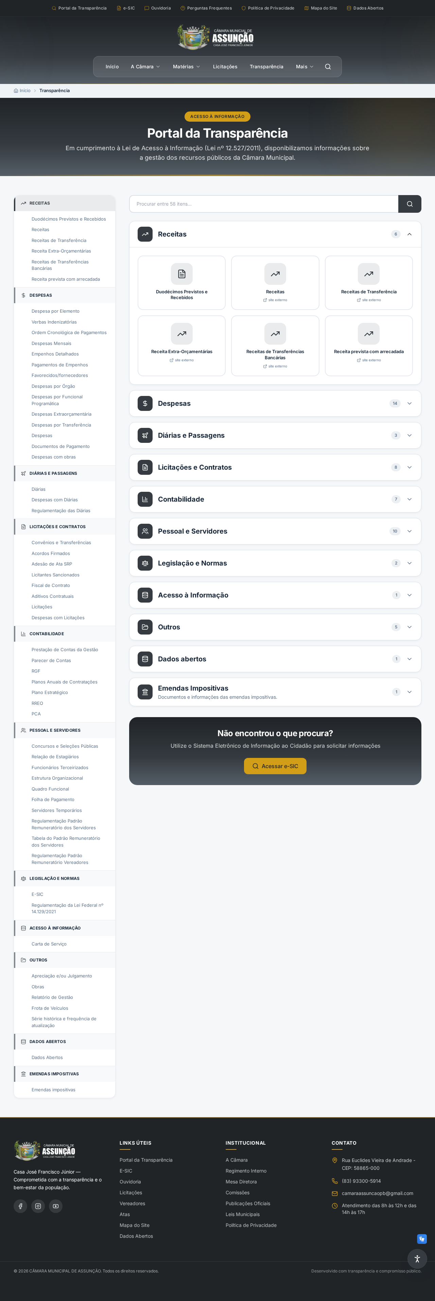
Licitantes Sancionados (56, 574)
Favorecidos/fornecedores (60, 375)
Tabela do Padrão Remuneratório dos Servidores (66, 841)
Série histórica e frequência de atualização (64, 1022)
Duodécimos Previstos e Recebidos (69, 219)
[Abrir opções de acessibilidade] (417, 1258)
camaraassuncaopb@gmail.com (377, 1193)
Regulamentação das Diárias (61, 510)
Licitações (225, 66)
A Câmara (142, 66)
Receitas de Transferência (59, 240)
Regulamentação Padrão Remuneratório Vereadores (60, 859)
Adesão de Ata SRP (52, 564)
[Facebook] (20, 1206)
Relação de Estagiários (55, 756)
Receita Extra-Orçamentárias (61, 251)
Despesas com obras (54, 456)
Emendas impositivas (53, 1089)
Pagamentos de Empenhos (60, 364)
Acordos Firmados (51, 553)
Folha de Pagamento (53, 799)
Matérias (183, 66)
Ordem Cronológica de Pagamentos (69, 332)
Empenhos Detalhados (55, 354)
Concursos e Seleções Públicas (65, 746)
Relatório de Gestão (52, 997)
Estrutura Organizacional (57, 778)
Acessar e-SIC (280, 766)
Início (112, 66)
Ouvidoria (130, 1181)
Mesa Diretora (241, 1181)
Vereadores (132, 1203)
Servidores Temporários (57, 810)
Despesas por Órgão (53, 386)
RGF (36, 671)
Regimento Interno (246, 1171)
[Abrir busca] (328, 66)
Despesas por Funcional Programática (57, 400)
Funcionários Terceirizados (60, 767)
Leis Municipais (243, 1214)
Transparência (267, 66)
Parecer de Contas (51, 660)
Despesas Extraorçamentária (61, 414)
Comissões (237, 1192)
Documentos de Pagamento (61, 446)
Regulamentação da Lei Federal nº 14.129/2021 (67, 908)
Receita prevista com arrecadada (66, 279)
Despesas (42, 435)
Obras (38, 986)
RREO (37, 703)
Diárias (39, 489)
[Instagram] (38, 1206)
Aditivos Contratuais (53, 596)
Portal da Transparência (146, 1160)
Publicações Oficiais (248, 1203)
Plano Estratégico (50, 692)
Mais (302, 66)
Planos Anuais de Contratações (65, 681)
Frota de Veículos (50, 1008)
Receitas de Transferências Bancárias (60, 265)
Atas (125, 1214)
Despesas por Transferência (61, 425)
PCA (36, 713)
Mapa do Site (135, 1225)
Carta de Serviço (49, 944)
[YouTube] (56, 1206)
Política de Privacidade (251, 1225)
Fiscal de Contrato (51, 585)
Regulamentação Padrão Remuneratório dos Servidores (64, 824)
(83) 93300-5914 (361, 1181)
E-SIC (38, 894)
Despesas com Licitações (58, 617)
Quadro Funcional (50, 789)
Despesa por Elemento (56, 311)
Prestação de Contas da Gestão (65, 649)
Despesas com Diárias (55, 499)
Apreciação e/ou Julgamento (62, 975)
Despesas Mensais (51, 343)
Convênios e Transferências (61, 542)
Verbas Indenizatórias (54, 322)
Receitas (40, 229)
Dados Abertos (47, 1057)
